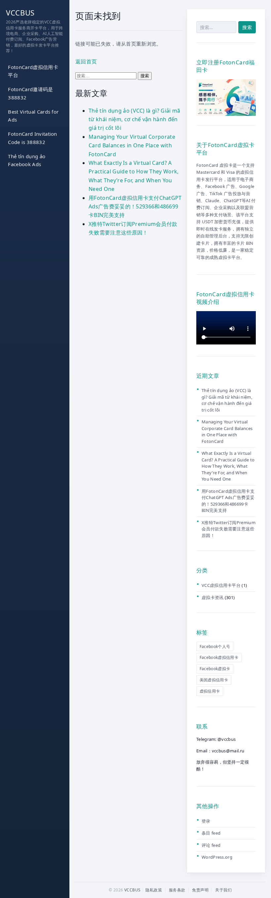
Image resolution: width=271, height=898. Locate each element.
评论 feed (211, 845)
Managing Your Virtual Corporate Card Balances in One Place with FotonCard (132, 145)
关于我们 (223, 890)
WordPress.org (217, 857)
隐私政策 (153, 890)
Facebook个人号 (215, 646)
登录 (206, 821)
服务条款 (177, 890)
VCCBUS (20, 13)
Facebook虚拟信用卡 (219, 657)
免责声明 (200, 890)
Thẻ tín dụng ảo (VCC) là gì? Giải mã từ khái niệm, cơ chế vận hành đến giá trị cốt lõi (134, 119)
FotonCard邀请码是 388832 (30, 93)
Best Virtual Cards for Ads (33, 115)
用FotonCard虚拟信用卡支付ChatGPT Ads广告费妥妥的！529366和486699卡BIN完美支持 (135, 206)
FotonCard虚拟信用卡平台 (33, 71)
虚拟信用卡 (210, 691)
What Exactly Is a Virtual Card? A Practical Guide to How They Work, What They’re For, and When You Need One (228, 466)
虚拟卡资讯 (213, 597)
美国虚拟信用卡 (214, 680)
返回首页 (86, 61)
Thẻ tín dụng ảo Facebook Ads (26, 160)
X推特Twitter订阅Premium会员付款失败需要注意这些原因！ (228, 529)
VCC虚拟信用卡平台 (221, 585)
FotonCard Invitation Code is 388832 (32, 137)
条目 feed (211, 833)
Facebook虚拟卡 (215, 668)
